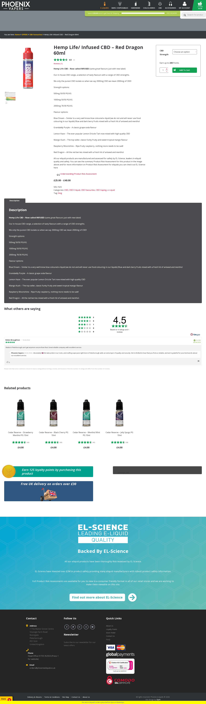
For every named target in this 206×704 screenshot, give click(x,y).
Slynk (158, 699)
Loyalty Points (111, 629)
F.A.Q (108, 639)
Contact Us (110, 636)
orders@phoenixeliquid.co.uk (42, 668)
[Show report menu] (198, 361)
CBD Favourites (35, 34)
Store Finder (111, 633)
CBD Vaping (101, 190)
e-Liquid (111, 190)
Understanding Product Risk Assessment (78, 174)
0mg (60, 193)
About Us (109, 626)
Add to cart (184, 70)
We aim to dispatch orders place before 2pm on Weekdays (103, 702)
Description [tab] (14, 200)
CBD (66, 190)
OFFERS (25, 34)
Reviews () (58, 63)
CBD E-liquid (74, 190)
